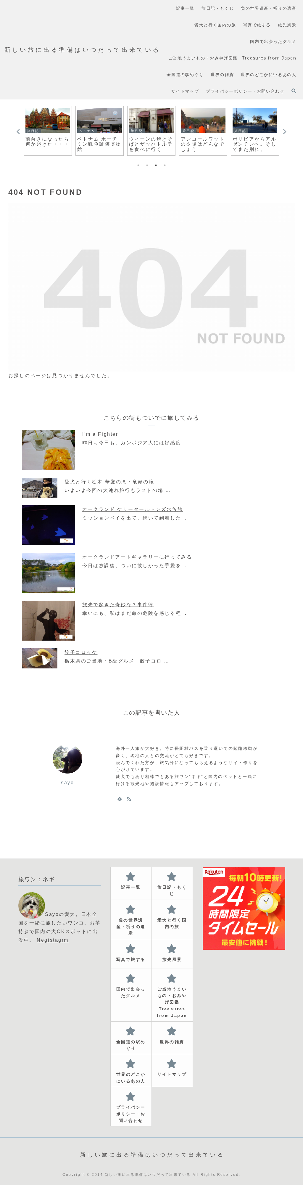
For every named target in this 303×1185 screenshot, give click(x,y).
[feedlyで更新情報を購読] (119, 799)
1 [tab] (138, 165)
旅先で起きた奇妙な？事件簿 (118, 604)
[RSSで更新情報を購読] (129, 799)
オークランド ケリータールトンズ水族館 (132, 509)
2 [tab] (147, 165)
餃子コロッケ (81, 652)
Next (285, 132)
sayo (67, 782)
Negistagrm (53, 940)
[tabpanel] (48, 131)
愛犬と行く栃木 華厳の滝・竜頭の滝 (109, 481)
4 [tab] (165, 165)
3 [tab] (156, 165)
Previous (18, 132)
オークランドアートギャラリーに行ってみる (137, 556)
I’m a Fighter (100, 434)
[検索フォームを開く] (293, 91)
